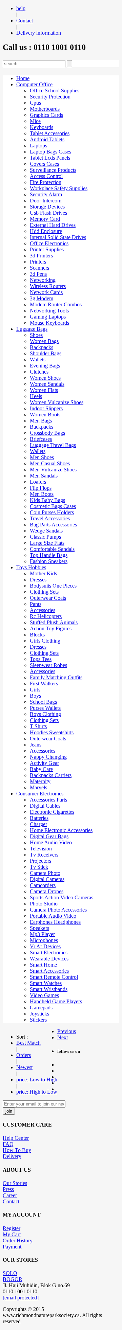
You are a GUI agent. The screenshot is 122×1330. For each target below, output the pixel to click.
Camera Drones (46, 891)
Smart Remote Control (54, 977)
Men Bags (41, 421)
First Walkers (44, 683)
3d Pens (38, 274)
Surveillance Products (53, 170)
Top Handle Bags (48, 555)
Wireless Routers (48, 286)
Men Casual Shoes (50, 463)
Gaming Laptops (48, 317)
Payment (12, 1247)
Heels (36, 396)
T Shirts (38, 726)
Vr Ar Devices (45, 946)
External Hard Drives (53, 225)
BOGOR (12, 1279)
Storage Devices (47, 207)
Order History (18, 1240)
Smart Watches (46, 983)
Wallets (37, 359)
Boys (35, 696)
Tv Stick (39, 867)
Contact (24, 20)
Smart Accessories (49, 971)
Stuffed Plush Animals (54, 622)
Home (22, 78)
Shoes (36, 335)
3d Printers (41, 255)
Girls (35, 690)
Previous (66, 1031)
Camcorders (43, 885)
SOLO (10, 1273)
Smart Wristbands (48, 989)
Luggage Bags (31, 329)
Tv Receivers (44, 855)
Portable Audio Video (53, 916)
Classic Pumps (45, 537)
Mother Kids (43, 573)
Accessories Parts (48, 800)
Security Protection (50, 97)
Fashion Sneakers (48, 561)
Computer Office (34, 84)
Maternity (40, 781)
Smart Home (43, 965)
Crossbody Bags (47, 433)
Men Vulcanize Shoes (53, 469)
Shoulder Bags (45, 353)
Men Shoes (42, 457)
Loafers (38, 482)
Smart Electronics (48, 952)
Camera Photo (45, 873)
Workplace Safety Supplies (58, 188)
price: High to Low (36, 1092)
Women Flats (44, 390)
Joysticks (39, 1014)
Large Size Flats (47, 543)
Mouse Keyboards (49, 323)
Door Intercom (45, 200)
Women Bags (44, 341)
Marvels (38, 787)
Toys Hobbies (31, 567)
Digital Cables (45, 806)
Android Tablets (47, 139)
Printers (38, 262)
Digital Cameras (47, 879)
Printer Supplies (47, 249)
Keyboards (41, 127)
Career (10, 1195)
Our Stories (15, 1183)
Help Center (16, 1138)
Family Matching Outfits (56, 677)
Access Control (46, 176)
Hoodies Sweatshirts (52, 732)
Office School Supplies (54, 90)
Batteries (39, 818)
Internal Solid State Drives (58, 237)
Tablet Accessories (49, 133)
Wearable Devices (49, 958)
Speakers (39, 928)
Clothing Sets (44, 592)
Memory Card (45, 219)
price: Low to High (36, 1079)
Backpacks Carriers (51, 775)
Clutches (39, 372)
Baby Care (41, 769)
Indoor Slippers (46, 408)
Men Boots (42, 494)
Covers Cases (44, 164)
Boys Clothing (45, 714)
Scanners (39, 268)
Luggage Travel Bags (53, 445)
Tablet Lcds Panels (50, 158)
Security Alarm (46, 194)
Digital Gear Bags (49, 836)
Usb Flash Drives (48, 213)
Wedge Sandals (46, 531)
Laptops (38, 145)
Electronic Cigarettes (52, 812)
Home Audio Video (51, 842)
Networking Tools (49, 310)
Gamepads (41, 1007)
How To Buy (17, 1150)
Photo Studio (44, 903)
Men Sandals (44, 476)
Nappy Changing (48, 757)
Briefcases (41, 439)
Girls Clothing (45, 641)
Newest (24, 1067)
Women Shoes (45, 378)
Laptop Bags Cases (50, 152)
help (20, 8)
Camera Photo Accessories (58, 910)
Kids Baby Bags (47, 500)
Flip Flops (41, 488)
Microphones (44, 940)
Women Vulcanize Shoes (56, 402)
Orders (23, 1055)
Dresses (38, 579)
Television (41, 848)
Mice (35, 121)
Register (11, 1228)
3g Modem (41, 298)
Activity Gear (44, 763)
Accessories (42, 610)
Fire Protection (45, 182)
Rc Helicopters (46, 616)
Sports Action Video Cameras (61, 897)
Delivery (12, 1156)
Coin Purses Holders (52, 512)
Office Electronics (49, 243)
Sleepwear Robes (48, 665)
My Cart (12, 1234)
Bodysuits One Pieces (53, 586)
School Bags (43, 702)
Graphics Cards (46, 115)
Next (62, 1037)
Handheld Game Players (56, 1001)
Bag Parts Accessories (53, 524)
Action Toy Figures (51, 628)
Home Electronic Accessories (61, 830)
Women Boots (45, 414)
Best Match (28, 1043)
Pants (35, 604)
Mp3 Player (42, 934)
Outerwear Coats (48, 598)
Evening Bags (45, 366)
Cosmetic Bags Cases (53, 506)
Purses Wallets (45, 708)
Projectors (40, 861)
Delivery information (38, 33)
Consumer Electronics (39, 793)
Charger (38, 824)
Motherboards (45, 109)
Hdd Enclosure (46, 231)
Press (8, 1189)
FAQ (8, 1144)
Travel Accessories (50, 518)
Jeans (35, 745)
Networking (43, 280)
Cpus (35, 103)
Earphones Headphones (55, 922)
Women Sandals (47, 384)
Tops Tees (41, 659)
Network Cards (46, 292)
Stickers (38, 1020)
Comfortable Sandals (52, 549)
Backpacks (41, 347)
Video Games (44, 995)
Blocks (37, 634)
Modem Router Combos (56, 304)
